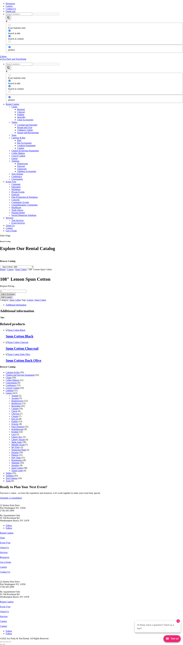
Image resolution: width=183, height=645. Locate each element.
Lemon (30, 300)
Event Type (11, 181)
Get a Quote (11, 230)
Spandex (15, 465)
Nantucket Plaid (18, 450)
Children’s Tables (25, 130)
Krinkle (14, 432)
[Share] (7, 641)
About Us (10, 225)
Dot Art (14, 419)
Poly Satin (16, 457)
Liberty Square (18, 439)
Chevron (15, 414)
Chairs (14, 107)
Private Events (17, 192)
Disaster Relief (18, 212)
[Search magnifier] (8, 18)
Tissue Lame (17, 470)
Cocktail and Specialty (27, 125)
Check (14, 411)
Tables (14, 122)
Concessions (17, 179)
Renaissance (17, 460)
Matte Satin (16, 442)
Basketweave (17, 401)
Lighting (9, 390)
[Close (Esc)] (10, 641)
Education (16, 187)
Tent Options (17, 174)
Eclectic (15, 424)
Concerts (15, 200)
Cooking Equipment (26, 145)
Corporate (15, 184)
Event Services (18, 223)
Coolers (20, 148)
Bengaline (16, 406)
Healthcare (16, 207)
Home (3, 269)
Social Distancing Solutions (23, 215)
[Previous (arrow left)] (1, 644)
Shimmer (15, 463)
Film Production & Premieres (24, 197)
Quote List (10, 11)
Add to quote (6, 297)
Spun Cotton (21, 269)
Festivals (15, 194)
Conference (16, 176)
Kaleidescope (17, 429)
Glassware (22, 169)
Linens (14, 158)
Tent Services (17, 220)
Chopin (14, 416)
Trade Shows (17, 210)
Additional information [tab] (16, 305)
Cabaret (14, 408)
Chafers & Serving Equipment (25, 150)
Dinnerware (22, 163)
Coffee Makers (18, 153)
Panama (15, 452)
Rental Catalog (12, 104)
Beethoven (16, 403)
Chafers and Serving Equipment (20, 375)
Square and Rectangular (28, 132)
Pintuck (14, 455)
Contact (9, 228)
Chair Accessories (25, 119)
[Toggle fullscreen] (4, 641)
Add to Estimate (8, 294)
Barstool (21, 109)
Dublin (14, 421)
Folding (20, 114)
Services (9, 218)
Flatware (21, 166)
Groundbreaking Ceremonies (24, 205)
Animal (14, 395)
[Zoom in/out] (1, 641)
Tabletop (15, 161)
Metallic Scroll (18, 444)
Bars (19, 140)
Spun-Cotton (40, 300)
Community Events (20, 202)
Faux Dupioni (17, 426)
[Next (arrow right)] (4, 644)
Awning (15, 398)
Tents (13, 135)
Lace (13, 434)
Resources (10, 3)
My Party (15, 447)
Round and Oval (24, 127)
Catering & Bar (18, 138)
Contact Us (11, 8)
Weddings (15, 189)
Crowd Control (18, 156)
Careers (9, 6)
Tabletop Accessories (26, 171)
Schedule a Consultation (11, 498)
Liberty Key (16, 437)
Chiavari (21, 112)
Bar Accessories (24, 143)
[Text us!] (172, 639)
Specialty (21, 117)
